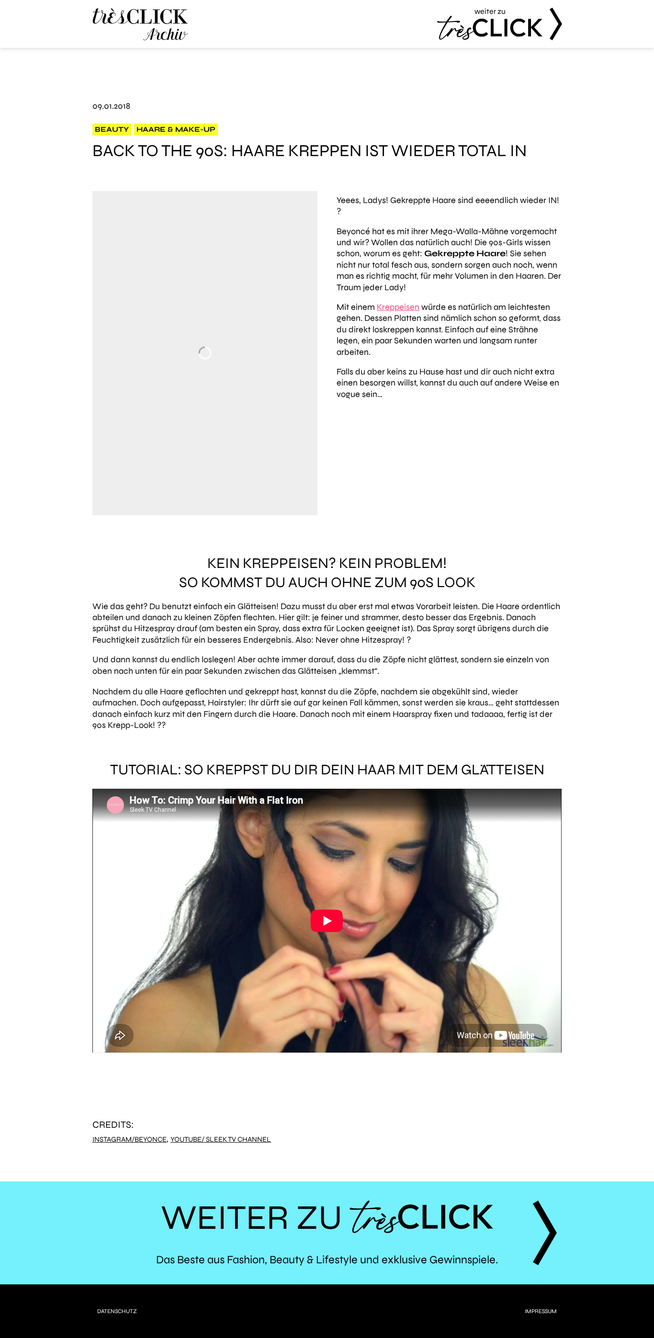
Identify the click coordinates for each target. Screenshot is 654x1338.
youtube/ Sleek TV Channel (220, 1139)
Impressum (541, 1311)
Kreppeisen (398, 307)
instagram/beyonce (129, 1139)
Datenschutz (117, 1311)
